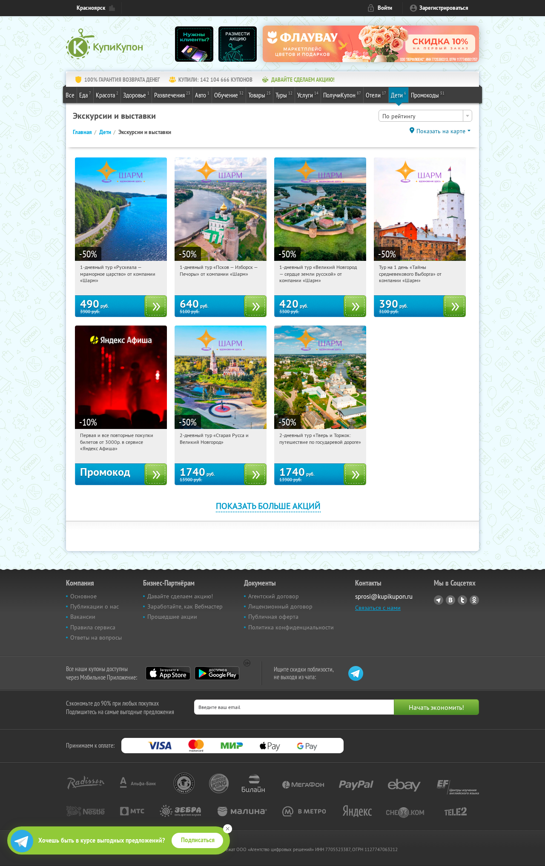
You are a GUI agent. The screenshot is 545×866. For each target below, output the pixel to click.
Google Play (217, 673)
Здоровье (136, 94)
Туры (284, 94)
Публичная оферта (273, 616)
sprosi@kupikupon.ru (384, 596)
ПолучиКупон (342, 94)
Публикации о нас (94, 606)
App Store (168, 673)
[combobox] (425, 116)
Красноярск (91, 7)
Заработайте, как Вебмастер (185, 606)
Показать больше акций (268, 505)
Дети (398, 94)
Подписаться (198, 840)
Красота (107, 94)
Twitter (462, 600)
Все (70, 95)
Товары (259, 94)
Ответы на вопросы (96, 637)
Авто (202, 94)
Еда (85, 94)
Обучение (229, 94)
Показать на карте (440, 131)
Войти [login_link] (385, 7)
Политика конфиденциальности (291, 627)
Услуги (307, 94)
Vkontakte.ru (450, 600)
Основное (83, 596)
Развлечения (172, 94)
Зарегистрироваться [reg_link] (443, 7)
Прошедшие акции (172, 616)
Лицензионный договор (280, 606)
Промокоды (428, 94)
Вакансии (82, 616)
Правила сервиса (92, 627)
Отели (376, 94)
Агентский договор (273, 596)
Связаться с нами (378, 608)
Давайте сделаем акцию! (180, 596)
